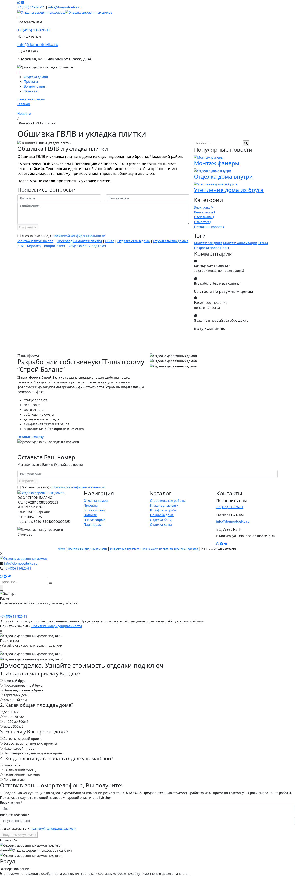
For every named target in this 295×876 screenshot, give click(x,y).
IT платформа (94, 520)
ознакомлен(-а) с (63, 236)
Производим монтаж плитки (79, 241)
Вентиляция (204, 212)
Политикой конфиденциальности (78, 236)
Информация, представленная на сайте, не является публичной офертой (154, 549)
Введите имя (11, 802)
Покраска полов (206, 248)
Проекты (31, 81)
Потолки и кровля (208, 227)
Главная (23, 104)
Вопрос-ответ (34, 86)
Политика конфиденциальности (87, 549)
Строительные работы (168, 500)
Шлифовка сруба (163, 510)
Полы (224, 248)
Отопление (203, 217)
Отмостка (202, 222)
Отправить (28, 227)
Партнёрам (93, 524)
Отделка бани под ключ (87, 246)
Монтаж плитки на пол (35, 241)
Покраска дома (162, 515)
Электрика (202, 207)
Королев (34, 246)
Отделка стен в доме (133, 241)
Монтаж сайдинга (208, 243)
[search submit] (50, 583)
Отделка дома (161, 524)
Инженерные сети (164, 505)
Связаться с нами (31, 99)
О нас (109, 241)
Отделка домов (36, 77)
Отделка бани (161, 520)
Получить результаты (19, 835)
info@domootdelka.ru (65, 7)
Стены (263, 243)
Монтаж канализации (240, 243)
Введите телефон (15, 815)
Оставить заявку (30, 437)
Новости (30, 91)
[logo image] (23, 558)
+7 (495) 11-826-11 (31, 7)
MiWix (61, 549)
